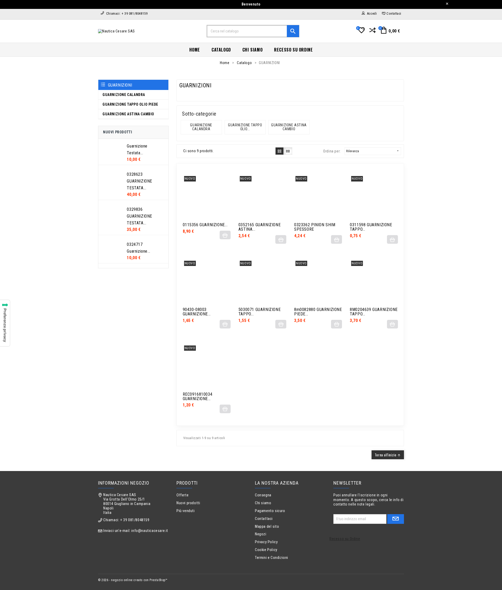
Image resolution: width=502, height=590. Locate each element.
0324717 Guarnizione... (138, 248)
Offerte (182, 495)
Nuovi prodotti (188, 503)
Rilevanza (373, 151)
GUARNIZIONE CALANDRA (123, 95)
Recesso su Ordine (293, 50)
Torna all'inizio (388, 454)
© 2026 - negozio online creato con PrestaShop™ (133, 580)
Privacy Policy (266, 542)
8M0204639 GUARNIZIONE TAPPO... (374, 312)
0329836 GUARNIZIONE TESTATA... (139, 216)
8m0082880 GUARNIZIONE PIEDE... (318, 312)
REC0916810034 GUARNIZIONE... (198, 396)
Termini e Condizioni (271, 557)
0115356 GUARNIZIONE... (205, 225)
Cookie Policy (266, 550)
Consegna (263, 495)
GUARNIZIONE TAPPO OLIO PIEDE (130, 104)
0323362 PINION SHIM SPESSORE (314, 227)
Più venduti (185, 511)
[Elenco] (288, 151)
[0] (361, 32)
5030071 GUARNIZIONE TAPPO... (259, 312)
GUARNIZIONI (120, 85)
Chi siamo (263, 503)
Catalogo (221, 50)
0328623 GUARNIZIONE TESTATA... (139, 181)
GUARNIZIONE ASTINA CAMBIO (128, 114)
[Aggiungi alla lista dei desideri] (218, 198)
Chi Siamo (252, 50)
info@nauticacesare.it (149, 531)
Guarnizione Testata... (137, 149)
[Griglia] (280, 151)
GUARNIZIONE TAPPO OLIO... (245, 127)
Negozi (260, 534)
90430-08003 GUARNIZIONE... (197, 312)
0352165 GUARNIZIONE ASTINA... (259, 227)
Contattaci (264, 519)
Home (194, 50)
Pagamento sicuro (270, 511)
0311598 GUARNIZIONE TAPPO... (371, 227)
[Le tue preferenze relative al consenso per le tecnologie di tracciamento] (5, 323)
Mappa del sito (267, 526)
